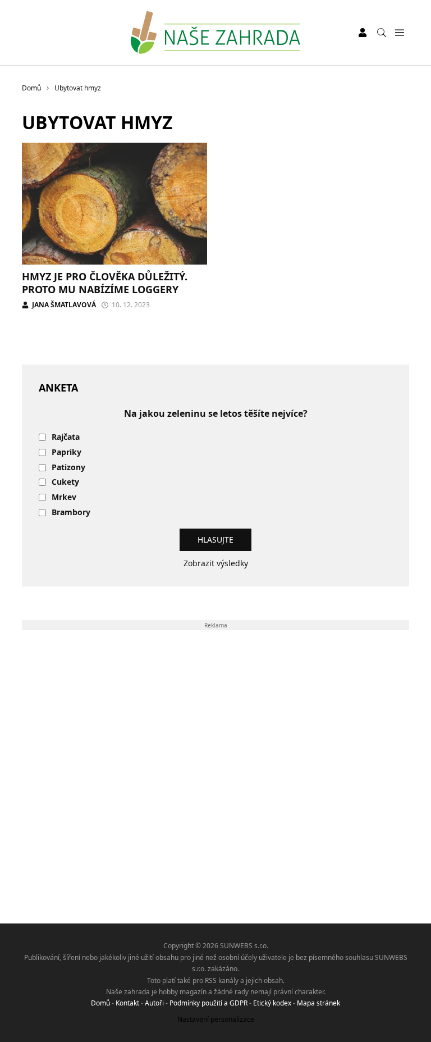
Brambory (71, 512)
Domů (100, 1003)
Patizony (68, 467)
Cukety (65, 482)
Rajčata (66, 437)
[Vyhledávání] (381, 33)
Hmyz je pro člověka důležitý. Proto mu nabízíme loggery (104, 283)
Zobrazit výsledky (216, 563)
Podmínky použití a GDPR (208, 1003)
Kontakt (127, 1003)
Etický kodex (272, 1003)
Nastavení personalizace (215, 1019)
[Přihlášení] (362, 32)
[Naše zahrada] (215, 32)
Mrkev (64, 497)
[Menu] (399, 33)
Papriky (66, 452)
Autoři (154, 1003)
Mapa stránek (318, 1003)
